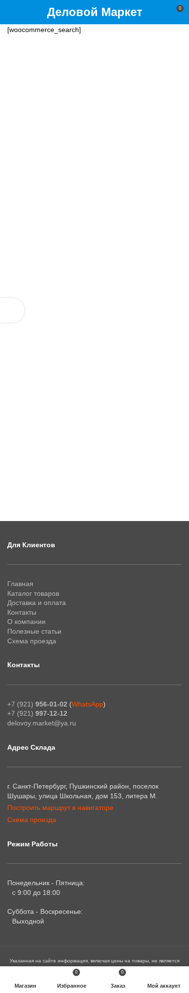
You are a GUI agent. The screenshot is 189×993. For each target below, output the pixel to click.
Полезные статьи (34, 631)
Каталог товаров (33, 593)
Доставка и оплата (36, 602)
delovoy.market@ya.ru (41, 723)
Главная (20, 584)
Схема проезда (31, 641)
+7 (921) (37, 704)
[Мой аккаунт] (158, 12)
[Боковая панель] (12, 310)
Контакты (21, 612)
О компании (26, 621)
